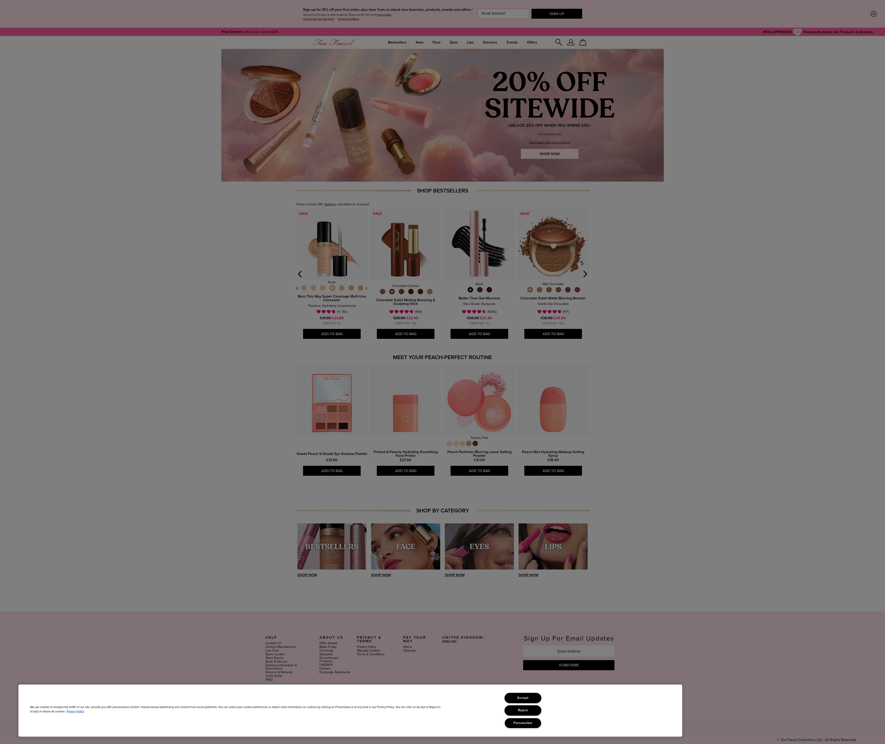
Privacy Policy (75, 711)
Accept (522, 698)
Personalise (522, 723)
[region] (350, 711)
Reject (523, 710)
